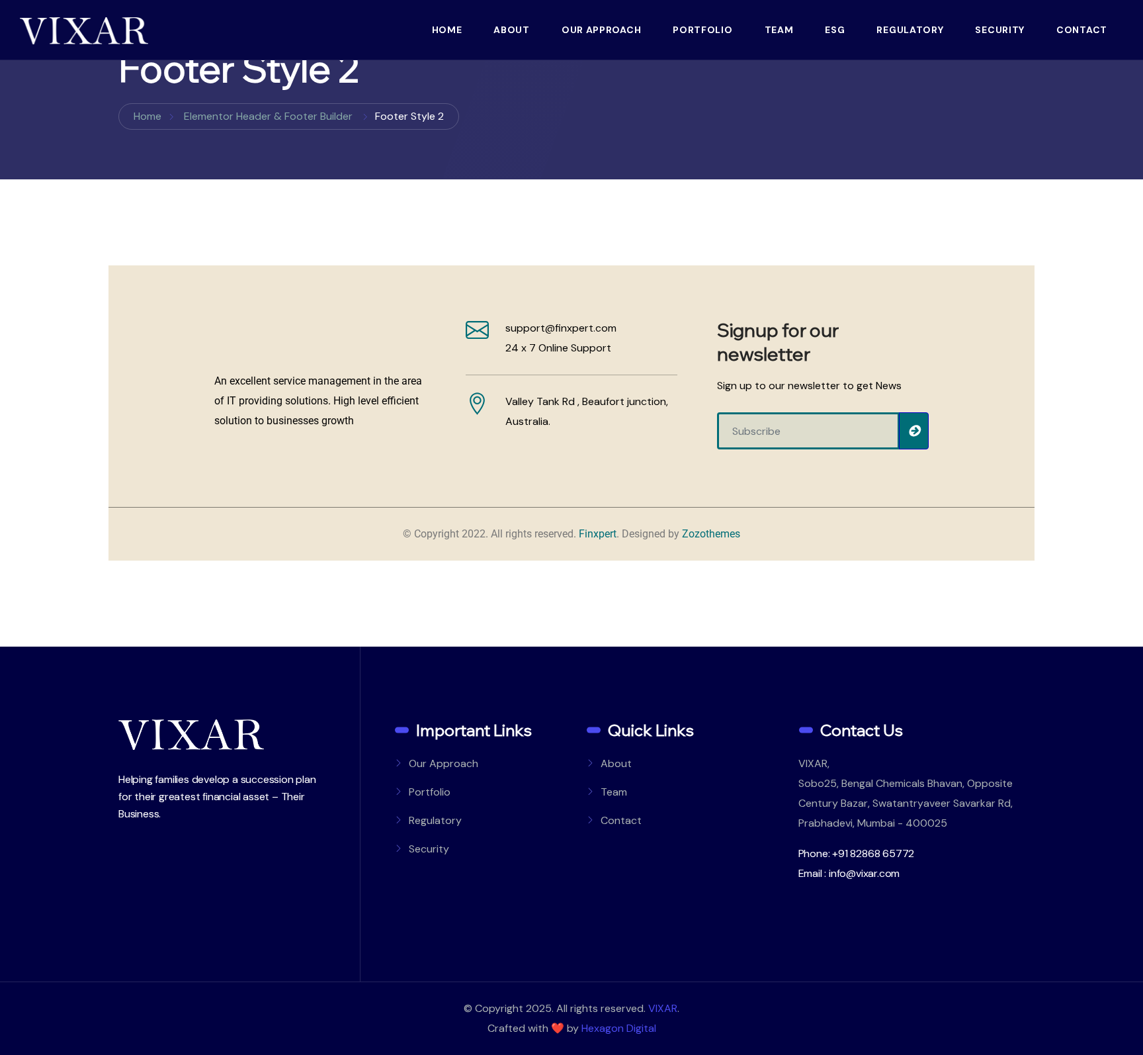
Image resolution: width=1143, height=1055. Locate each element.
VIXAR (662, 1008)
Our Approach (601, 30)
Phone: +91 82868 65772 (856, 853)
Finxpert (597, 534)
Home (447, 30)
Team (779, 30)
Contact (1081, 30)
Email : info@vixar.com (849, 873)
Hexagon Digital (618, 1028)
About (511, 30)
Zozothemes (711, 534)
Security (1000, 30)
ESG (835, 30)
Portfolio (702, 30)
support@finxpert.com (560, 328)
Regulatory (909, 30)
